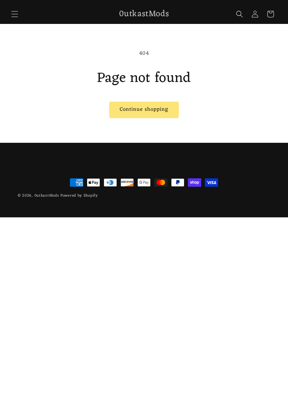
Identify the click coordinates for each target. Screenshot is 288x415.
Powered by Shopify (79, 195)
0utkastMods (46, 195)
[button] (14, 14)
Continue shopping (144, 109)
